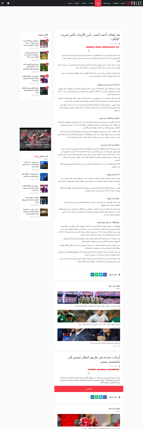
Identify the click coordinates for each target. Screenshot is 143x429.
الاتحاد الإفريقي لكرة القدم (108, 47)
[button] (105, 274)
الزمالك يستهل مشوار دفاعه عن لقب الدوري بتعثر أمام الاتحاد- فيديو (99, 324)
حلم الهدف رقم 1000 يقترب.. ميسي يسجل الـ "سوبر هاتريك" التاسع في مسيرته (30, 43)
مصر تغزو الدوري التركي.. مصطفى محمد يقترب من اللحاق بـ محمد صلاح (31, 55)
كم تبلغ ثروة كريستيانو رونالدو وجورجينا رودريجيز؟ (105, 343)
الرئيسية (123, 3)
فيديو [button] (76, 3)
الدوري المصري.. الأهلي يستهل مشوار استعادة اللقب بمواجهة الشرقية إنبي (97, 306)
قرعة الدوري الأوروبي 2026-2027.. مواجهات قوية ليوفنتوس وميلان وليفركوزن (31, 67)
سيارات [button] (88, 3)
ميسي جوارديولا (91, 369)
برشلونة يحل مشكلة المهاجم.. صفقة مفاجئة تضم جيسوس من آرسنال (30, 78)
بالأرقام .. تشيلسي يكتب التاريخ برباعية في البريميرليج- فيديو (30, 200)
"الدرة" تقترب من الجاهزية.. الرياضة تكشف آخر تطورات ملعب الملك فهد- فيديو (31, 212)
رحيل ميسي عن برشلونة (113, 369)
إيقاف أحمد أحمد (90, 47)
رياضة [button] (101, 3)
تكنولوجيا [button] (116, 3)
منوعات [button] (95, 3)
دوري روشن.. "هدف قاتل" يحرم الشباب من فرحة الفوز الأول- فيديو (31, 164)
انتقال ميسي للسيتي (101, 369)
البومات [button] (82, 3)
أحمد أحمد (98, 47)
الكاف (117, 47)
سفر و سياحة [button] (108, 3)
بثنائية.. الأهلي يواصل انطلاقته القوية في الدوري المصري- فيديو (30, 90)
